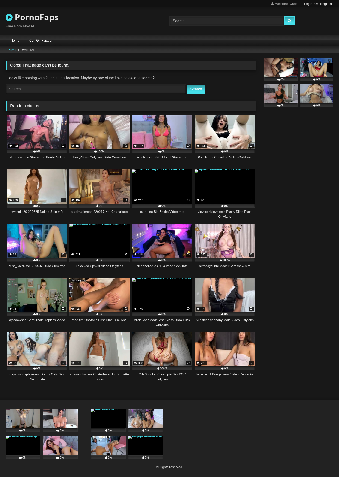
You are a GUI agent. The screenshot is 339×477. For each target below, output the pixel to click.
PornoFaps (36, 17)
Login (308, 4)
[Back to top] (325, 463)
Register (326, 4)
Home (15, 40)
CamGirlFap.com (41, 40)
